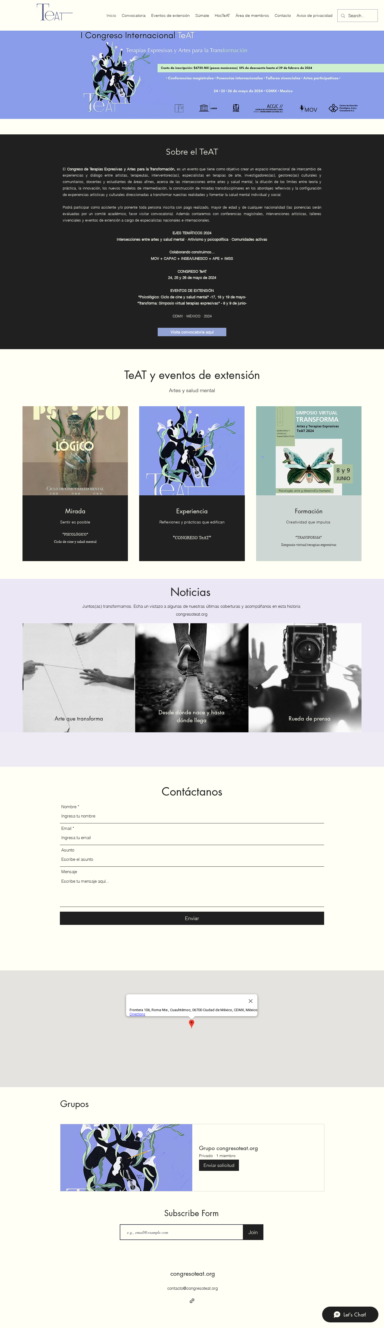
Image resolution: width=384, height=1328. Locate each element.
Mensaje (69, 871)
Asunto (67, 850)
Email (66, 828)
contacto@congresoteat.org (192, 1288)
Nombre (68, 807)
